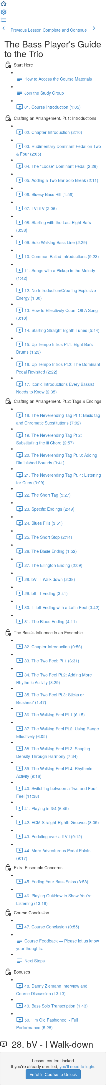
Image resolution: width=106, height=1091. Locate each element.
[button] (3, 5)
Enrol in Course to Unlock (53, 1074)
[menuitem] (3, 13)
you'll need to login (76, 1066)
